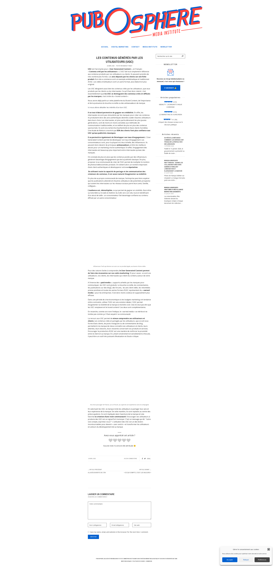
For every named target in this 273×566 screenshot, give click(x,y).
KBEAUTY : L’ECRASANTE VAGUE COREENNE (170, 105)
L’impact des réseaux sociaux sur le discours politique (170, 123)
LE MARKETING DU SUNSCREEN (170, 114)
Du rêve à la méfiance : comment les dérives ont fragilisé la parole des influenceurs (174, 141)
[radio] (111, 440)
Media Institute (117, 558)
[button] (269, 549)
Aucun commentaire (130, 458)
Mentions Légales (126, 561)
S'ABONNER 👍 (170, 88)
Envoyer (93, 537)
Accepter (230, 560)
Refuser (246, 560)
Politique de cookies (138, 561)
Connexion (149, 561)
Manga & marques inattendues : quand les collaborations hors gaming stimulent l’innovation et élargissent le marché (173, 165)
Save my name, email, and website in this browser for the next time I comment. (119, 532)
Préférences (262, 560)
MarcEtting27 (127, 66)
